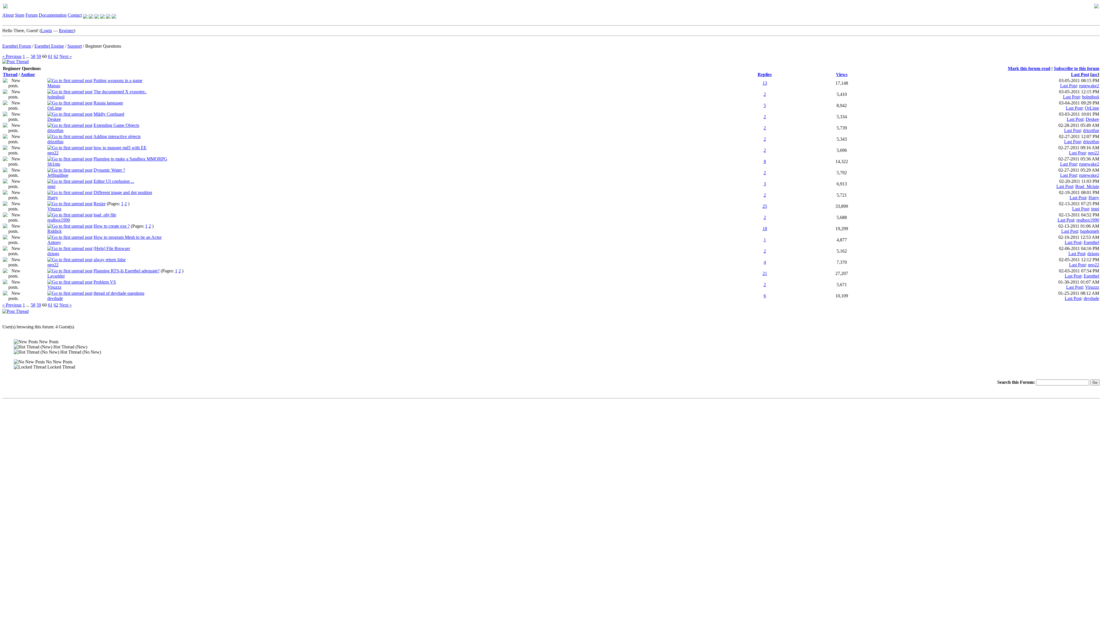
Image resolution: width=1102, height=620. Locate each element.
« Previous (12, 56)
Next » (65, 56)
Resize (100, 203)
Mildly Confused (109, 114)
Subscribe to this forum (1076, 68)
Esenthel (1091, 242)
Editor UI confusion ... (114, 181)
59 (38, 56)
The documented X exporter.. (120, 91)
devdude (55, 298)
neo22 (53, 152)
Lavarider (56, 276)
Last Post (1080, 74)
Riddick (54, 231)
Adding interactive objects (117, 136)
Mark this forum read (1029, 68)
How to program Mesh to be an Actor (128, 237)
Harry (52, 197)
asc (1095, 74)
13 (765, 83)
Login (46, 30)
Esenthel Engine (49, 46)
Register (66, 30)
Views (841, 74)
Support (74, 46)
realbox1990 (58, 220)
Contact (75, 15)
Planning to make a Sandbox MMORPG (130, 158)
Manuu (53, 85)
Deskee (54, 119)
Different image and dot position (123, 192)
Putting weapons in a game (118, 80)
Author (28, 74)
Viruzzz (54, 208)
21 (765, 273)
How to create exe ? (112, 226)
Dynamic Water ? (109, 170)
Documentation (53, 15)
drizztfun (55, 130)
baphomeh (1089, 231)
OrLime (54, 108)
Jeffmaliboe (57, 175)
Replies (765, 74)
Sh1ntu (53, 164)
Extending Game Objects (116, 125)
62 (56, 56)
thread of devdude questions (119, 293)
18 (765, 228)
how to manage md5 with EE (120, 147)
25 (765, 206)
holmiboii (56, 96)
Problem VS (105, 282)
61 (50, 56)
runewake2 (1089, 85)
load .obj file (105, 214)
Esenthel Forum (16, 46)
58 (33, 56)
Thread (10, 74)
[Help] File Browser (112, 248)
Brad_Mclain (1087, 186)
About (8, 15)
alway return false (110, 259)
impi (51, 186)
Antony (54, 242)
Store (19, 15)
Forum (32, 15)
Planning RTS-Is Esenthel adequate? (127, 270)
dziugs (53, 253)
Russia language (108, 102)
